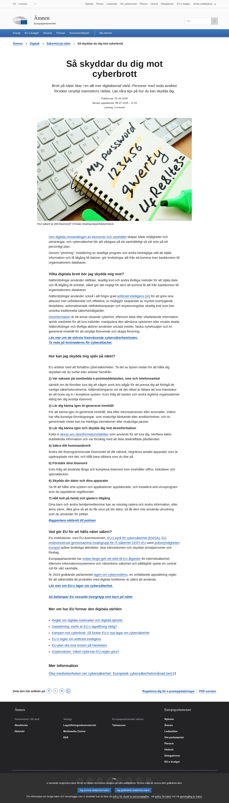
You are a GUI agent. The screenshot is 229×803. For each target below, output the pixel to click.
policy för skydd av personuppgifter (131, 796)
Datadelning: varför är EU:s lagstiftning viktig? (84, 626)
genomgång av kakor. (191, 796)
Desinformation (59, 317)
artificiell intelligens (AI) (133, 296)
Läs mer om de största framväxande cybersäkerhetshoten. (93, 337)
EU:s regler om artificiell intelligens (76, 639)
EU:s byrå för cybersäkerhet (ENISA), (134, 538)
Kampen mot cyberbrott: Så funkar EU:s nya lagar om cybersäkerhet (100, 633)
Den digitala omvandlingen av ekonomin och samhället (87, 237)
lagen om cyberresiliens (111, 574)
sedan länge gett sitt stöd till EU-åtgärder (111, 559)
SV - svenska (20, 4)
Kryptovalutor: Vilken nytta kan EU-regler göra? (85, 651)
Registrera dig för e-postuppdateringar (168, 691)
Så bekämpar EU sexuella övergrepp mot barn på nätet (90, 597)
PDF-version (207, 691)
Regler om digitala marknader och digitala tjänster (87, 620)
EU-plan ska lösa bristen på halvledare (79, 645)
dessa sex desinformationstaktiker (84, 434)
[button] (205, 4)
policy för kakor (163, 796)
